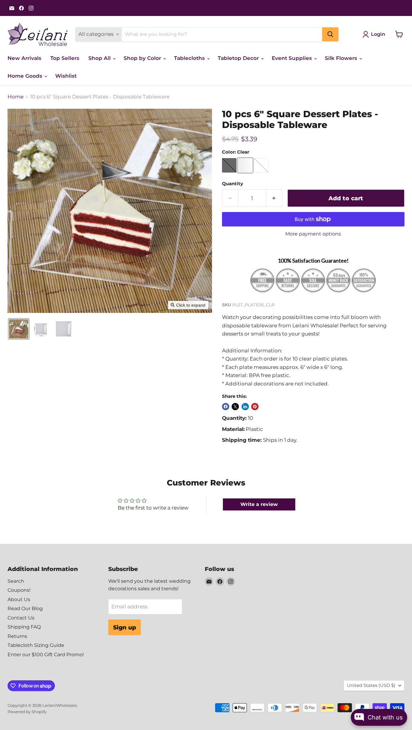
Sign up (124, 627)
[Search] (330, 34)
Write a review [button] (259, 504)
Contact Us (21, 618)
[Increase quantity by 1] (274, 198)
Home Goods (26, 76)
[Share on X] (235, 406)
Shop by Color (143, 58)
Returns (17, 636)
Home (16, 97)
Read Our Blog (25, 608)
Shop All (100, 58)
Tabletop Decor (239, 58)
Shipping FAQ (24, 627)
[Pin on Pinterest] (254, 406)
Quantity (232, 183)
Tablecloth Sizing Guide (36, 645)
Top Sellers (64, 58)
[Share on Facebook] (225, 406)
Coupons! (19, 590)
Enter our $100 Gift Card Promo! (46, 654)
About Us (19, 599)
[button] (18, 329)
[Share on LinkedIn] (245, 406)
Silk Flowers (342, 58)
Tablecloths (190, 58)
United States (371, 685)
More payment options (313, 234)
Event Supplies (292, 58)
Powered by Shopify (27, 711)
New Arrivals (24, 58)
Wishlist (66, 76)
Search (16, 581)
